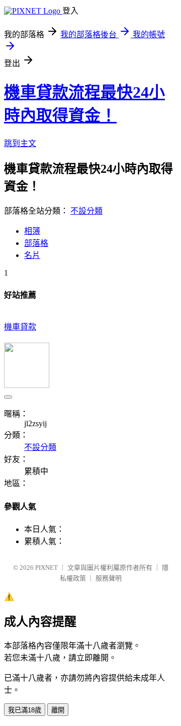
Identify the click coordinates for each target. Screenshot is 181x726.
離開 (57, 710)
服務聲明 (109, 578)
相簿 (32, 231)
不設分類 (86, 211)
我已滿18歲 (24, 710)
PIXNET (46, 567)
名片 (32, 255)
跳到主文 (20, 143)
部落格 (36, 243)
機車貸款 (20, 326)
